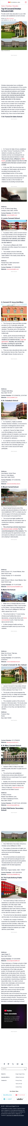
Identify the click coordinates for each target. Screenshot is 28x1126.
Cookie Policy (19, 1086)
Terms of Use (19, 1083)
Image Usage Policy (20, 1074)
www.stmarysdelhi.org (13, 805)
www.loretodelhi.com (13, 269)
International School (18, 787)
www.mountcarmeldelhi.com (15, 586)
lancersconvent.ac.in (12, 742)
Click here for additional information (15, 1115)
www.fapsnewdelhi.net (13, 960)
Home (3, 6)
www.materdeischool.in (13, 661)
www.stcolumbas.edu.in (13, 483)
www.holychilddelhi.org (13, 874)
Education (15, 6)
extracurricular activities (10, 529)
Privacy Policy (19, 1080)
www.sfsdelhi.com (12, 215)
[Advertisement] (14, 71)
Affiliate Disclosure (20, 1077)
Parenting (8, 6)
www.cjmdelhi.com (12, 397)
